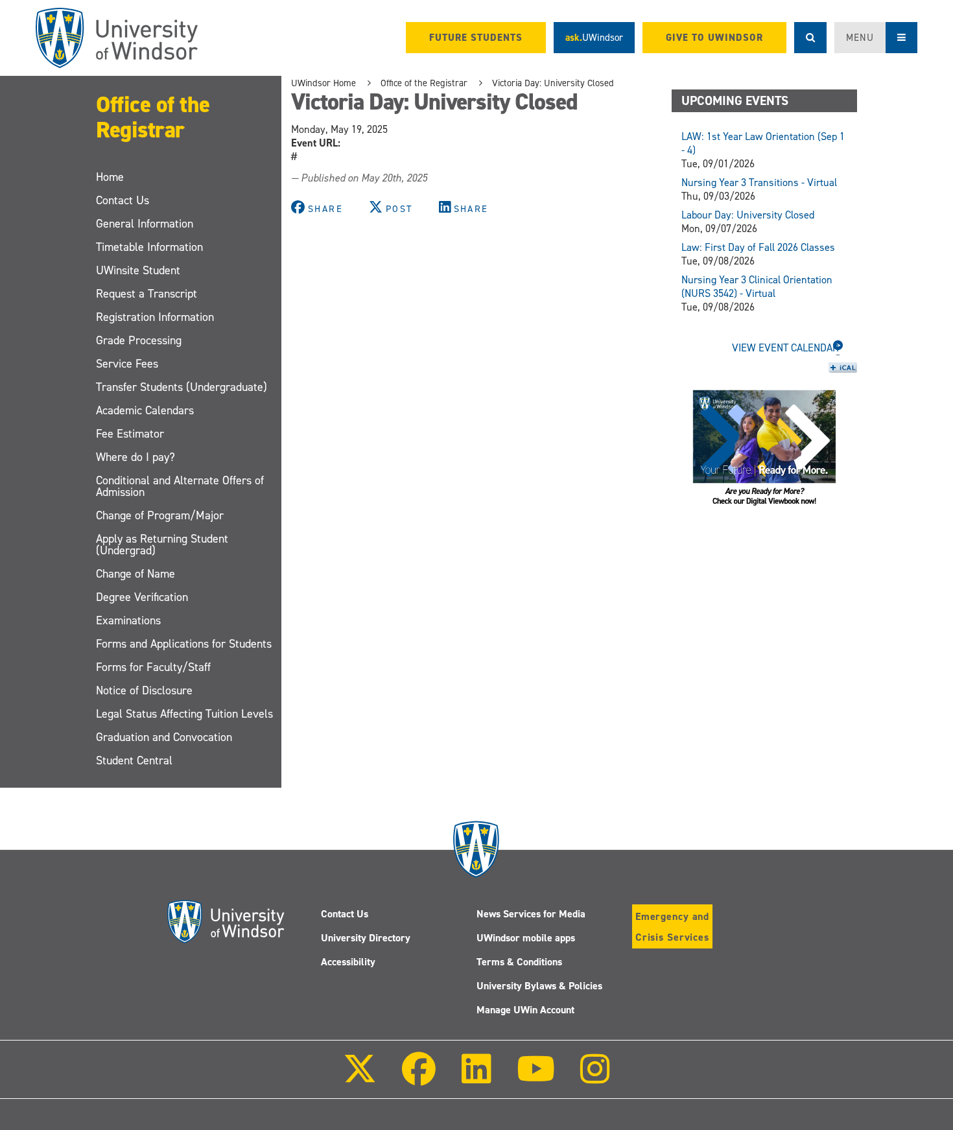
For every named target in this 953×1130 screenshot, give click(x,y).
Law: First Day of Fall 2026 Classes (758, 247)
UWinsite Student (138, 270)
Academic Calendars (145, 410)
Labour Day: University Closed (747, 215)
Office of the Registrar (153, 117)
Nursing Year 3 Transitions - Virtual (759, 182)
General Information (144, 223)
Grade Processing (139, 340)
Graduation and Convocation (164, 737)
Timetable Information (149, 247)
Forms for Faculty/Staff (153, 667)
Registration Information (155, 317)
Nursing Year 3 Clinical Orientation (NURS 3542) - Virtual (756, 286)
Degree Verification (142, 597)
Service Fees (127, 363)
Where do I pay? (135, 457)
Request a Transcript (146, 293)
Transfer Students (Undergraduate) (181, 387)
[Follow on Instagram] (595, 1078)
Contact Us (122, 200)
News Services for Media (530, 914)
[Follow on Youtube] (536, 1078)
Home (110, 177)
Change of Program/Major (160, 515)
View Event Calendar (785, 348)
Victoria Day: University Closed (553, 83)
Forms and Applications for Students (184, 644)
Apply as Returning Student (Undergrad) (162, 544)
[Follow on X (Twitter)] (359, 1078)
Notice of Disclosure (144, 690)
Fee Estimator (130, 433)
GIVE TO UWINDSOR (714, 37)
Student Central (134, 760)
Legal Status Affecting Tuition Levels (184, 714)
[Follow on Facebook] (418, 1078)
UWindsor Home (323, 83)
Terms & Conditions (519, 962)
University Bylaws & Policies (539, 986)
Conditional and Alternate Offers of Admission (180, 486)
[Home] (117, 38)
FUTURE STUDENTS (476, 37)
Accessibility (348, 962)
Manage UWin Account (525, 1010)
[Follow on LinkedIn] (475, 1078)
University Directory (365, 938)
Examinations (128, 620)
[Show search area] (810, 37)
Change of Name (135, 574)
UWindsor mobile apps (525, 938)
